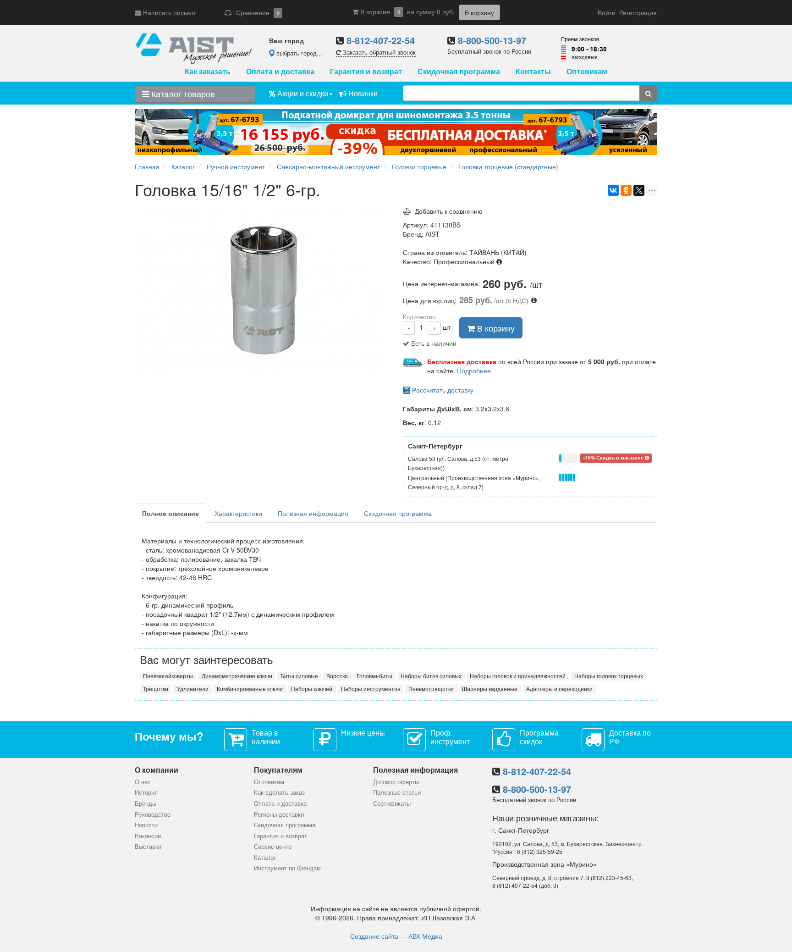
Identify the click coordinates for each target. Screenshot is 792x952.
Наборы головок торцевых (608, 676)
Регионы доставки (279, 814)
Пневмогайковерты (168, 676)
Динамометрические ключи (237, 676)
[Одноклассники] (626, 190)
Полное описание (170, 513)
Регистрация (638, 12)
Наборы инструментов (370, 688)
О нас (143, 781)
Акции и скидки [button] (301, 93)
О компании (156, 769)
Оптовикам (586, 71)
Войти (607, 12)
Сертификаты (392, 803)
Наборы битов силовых (431, 676)
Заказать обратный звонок (378, 52)
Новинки (362, 93)
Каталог (265, 857)
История (146, 792)
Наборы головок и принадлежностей (518, 676)
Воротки (337, 676)
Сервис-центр (273, 846)
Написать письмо (168, 12)
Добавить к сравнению (447, 211)
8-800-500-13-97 (492, 40)
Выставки (148, 846)
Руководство (152, 814)
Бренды (145, 803)
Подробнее (474, 370)
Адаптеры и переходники (559, 688)
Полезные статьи (397, 792)
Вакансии (148, 835)
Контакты (533, 71)
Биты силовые (299, 676)
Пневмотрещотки (431, 688)
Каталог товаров (182, 94)
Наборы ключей (311, 688)
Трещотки (155, 688)
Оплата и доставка (280, 71)
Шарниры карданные (489, 688)
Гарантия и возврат (366, 71)
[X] (638, 190)
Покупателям (278, 769)
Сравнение (256, 12)
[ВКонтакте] (613, 190)
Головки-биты (374, 676)
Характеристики (238, 513)
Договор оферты (396, 781)
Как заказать (208, 71)
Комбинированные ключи (250, 688)
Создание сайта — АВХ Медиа (396, 936)
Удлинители (193, 688)
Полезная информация (313, 513)
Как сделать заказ (279, 792)
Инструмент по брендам (287, 867)
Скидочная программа (459, 71)
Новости (146, 824)
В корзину (495, 328)
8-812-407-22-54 (380, 40)
